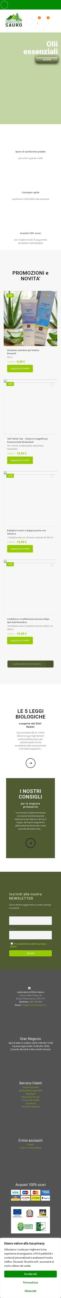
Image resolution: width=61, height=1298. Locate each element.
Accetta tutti (30, 1274)
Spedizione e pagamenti (30, 1090)
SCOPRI (47, 59)
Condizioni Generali (30, 1106)
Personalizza (30, 1282)
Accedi (30, 1144)
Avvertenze (30, 1103)
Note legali (31, 1093)
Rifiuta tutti (30, 1291)
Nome (13, 914)
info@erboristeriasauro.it (34, 1005)
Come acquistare (30, 1087)
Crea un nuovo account (30, 1147)
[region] (30, 1268)
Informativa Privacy (30, 1097)
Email (13, 928)
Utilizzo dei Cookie (30, 1100)
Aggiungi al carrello (20, 368)
